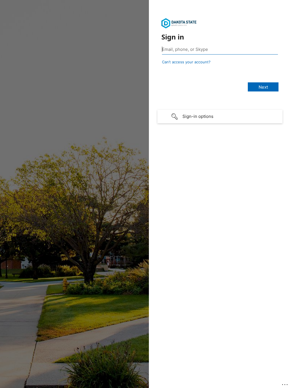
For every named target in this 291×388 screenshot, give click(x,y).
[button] (219, 116)
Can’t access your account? (186, 62)
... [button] (285, 383)
